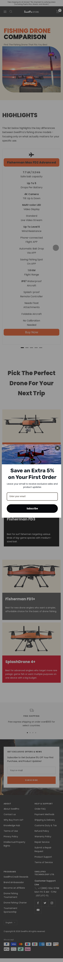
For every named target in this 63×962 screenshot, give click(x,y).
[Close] (57, 448)
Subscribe (32, 508)
